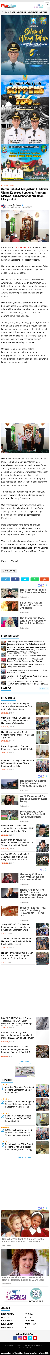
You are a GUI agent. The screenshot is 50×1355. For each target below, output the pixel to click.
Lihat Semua (25, 1062)
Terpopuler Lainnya (25, 1157)
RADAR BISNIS (21, 12)
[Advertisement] (25, 393)
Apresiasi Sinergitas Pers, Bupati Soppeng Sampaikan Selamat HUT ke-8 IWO (19, 1090)
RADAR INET (43, 12)
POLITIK (28, 1317)
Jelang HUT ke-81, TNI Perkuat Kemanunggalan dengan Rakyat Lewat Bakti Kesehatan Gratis (15, 927)
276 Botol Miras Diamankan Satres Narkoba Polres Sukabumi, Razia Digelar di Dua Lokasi (17, 941)
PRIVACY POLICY (25, 1348)
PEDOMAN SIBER (29, 1346)
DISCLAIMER (40, 1346)
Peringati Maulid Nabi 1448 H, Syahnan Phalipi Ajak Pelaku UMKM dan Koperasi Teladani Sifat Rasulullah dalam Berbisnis (17, 829)
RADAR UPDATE (10, 12)
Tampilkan (43, 689)
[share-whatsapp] (35, 579)
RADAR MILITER (33, 12)
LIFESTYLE (5, 1317)
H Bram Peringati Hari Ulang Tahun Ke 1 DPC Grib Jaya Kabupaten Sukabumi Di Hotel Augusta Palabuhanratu (17, 957)
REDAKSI (18, 1346)
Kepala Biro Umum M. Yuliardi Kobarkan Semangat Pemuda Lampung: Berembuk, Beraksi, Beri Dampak (16, 1050)
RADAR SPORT (30, 1324)
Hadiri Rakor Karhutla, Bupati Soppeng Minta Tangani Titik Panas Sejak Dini (17, 735)
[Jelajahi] (47, 3)
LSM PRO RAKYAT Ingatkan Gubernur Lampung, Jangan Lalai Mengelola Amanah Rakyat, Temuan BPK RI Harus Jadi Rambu (17, 1036)
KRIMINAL (29, 1314)
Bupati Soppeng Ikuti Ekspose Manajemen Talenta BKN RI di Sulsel (17, 747)
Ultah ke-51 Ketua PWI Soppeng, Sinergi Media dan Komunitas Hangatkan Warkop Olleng (15, 721)
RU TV (27, 1327)
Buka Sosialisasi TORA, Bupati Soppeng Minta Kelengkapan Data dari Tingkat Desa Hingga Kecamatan (16, 707)
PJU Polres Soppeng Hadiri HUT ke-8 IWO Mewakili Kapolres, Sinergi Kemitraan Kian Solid (17, 763)
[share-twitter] (25, 579)
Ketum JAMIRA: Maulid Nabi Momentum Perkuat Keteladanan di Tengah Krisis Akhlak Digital (17, 843)
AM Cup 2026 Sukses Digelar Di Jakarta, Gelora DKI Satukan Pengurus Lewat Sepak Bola (15, 857)
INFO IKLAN (9, 1346)
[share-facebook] (15, 579)
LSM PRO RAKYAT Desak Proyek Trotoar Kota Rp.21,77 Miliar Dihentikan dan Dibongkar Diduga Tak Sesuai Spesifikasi (16, 1022)
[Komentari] (44, 579)
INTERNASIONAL (7, 1314)
